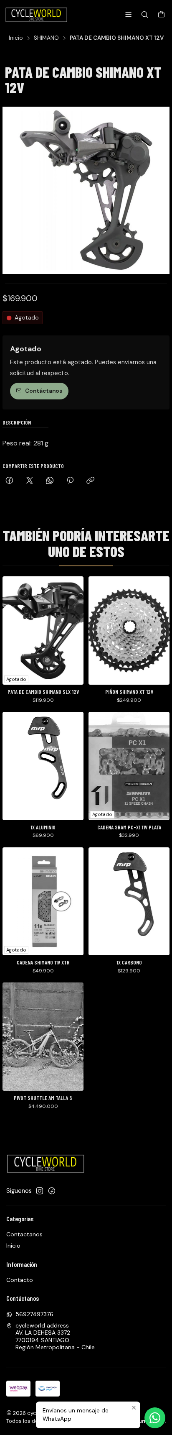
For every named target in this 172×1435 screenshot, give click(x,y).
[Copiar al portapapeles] (90, 481)
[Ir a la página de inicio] (37, 14)
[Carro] (161, 15)
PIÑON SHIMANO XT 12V (129, 691)
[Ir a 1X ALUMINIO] (43, 766)
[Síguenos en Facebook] (52, 1191)
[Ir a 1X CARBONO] (129, 901)
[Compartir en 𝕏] (30, 481)
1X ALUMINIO (43, 827)
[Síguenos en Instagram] (39, 1191)
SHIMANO (46, 38)
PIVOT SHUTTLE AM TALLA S (43, 1098)
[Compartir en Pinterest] (70, 481)
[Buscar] (144, 14)
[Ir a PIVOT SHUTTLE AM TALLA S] (43, 1036)
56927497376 (34, 1314)
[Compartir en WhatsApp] (50, 481)
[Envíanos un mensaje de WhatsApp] (154, 1417)
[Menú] (128, 14)
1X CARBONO (129, 962)
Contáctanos (43, 390)
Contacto (19, 1280)
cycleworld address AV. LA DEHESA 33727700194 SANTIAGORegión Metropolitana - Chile (55, 1336)
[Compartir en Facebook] (9, 481)
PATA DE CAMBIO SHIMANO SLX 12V (43, 691)
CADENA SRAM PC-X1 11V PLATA (129, 827)
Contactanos (24, 1234)
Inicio (16, 38)
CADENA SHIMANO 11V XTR (43, 962)
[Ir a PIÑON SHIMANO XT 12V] (129, 630)
